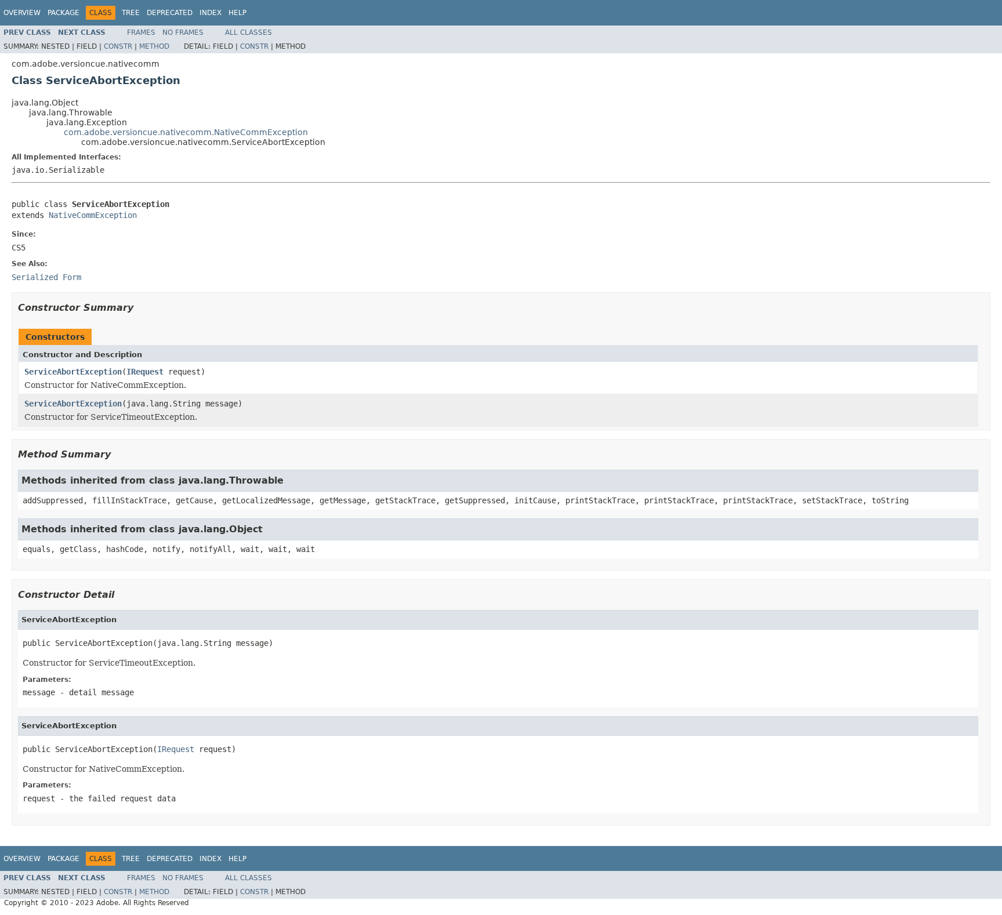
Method (154, 46)
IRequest (145, 371)
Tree (131, 13)
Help (237, 13)
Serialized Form (46, 277)
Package (63, 13)
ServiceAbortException (73, 371)
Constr (118, 46)
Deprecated (170, 13)
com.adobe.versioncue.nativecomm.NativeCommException (186, 132)
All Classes (248, 32)
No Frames (183, 32)
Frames (141, 32)
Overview (22, 13)
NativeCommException (93, 215)
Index (210, 13)
